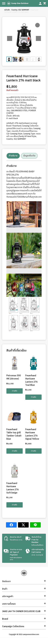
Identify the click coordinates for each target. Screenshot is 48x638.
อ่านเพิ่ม (14, 391)
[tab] (13, 156)
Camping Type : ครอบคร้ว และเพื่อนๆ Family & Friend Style (23, 135)
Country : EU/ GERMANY (20, 10)
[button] (38, 38)
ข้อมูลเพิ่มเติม (29, 155)
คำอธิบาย (13, 155)
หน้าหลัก (7, 10)
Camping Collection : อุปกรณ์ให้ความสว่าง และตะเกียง (22, 127)
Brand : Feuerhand (13, 125)
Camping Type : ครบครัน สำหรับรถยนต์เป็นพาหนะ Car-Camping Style (23, 131)
